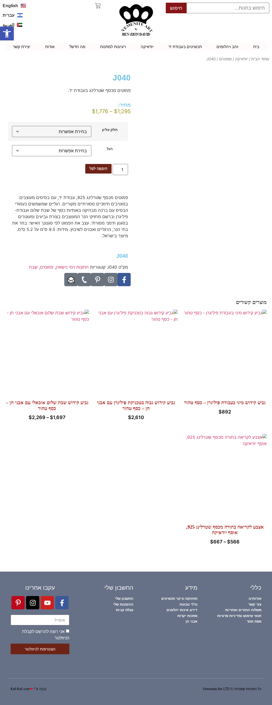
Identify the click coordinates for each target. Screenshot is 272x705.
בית (256, 46)
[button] (7, 33)
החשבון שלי (118, 587)
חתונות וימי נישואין (72, 267)
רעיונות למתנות (113, 46)
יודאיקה (147, 46)
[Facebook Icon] (124, 279)
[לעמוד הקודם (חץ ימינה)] (9, 352)
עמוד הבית (260, 59)
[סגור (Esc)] (17, 6)
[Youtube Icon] (47, 602)
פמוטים (225, 59)
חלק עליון (110, 130)
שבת (33, 267)
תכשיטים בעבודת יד (185, 46)
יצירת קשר (21, 46)
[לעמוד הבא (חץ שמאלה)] (262, 352)
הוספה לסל (98, 168)
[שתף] (29, 6)
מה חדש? (77, 46)
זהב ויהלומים (227, 46)
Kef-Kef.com (20, 689)
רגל (110, 149)
